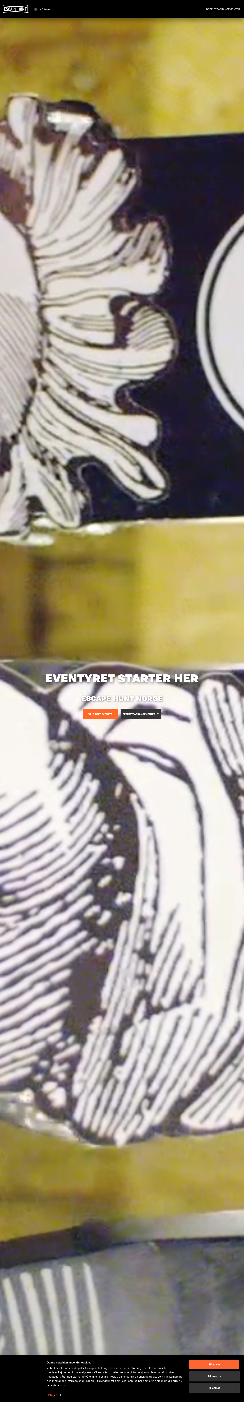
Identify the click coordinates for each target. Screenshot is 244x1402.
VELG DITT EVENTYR (100, 714)
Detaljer (52, 1394)
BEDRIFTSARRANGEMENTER (223, 9)
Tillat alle (214, 1364)
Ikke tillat (214, 1387)
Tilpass (212, 1376)
